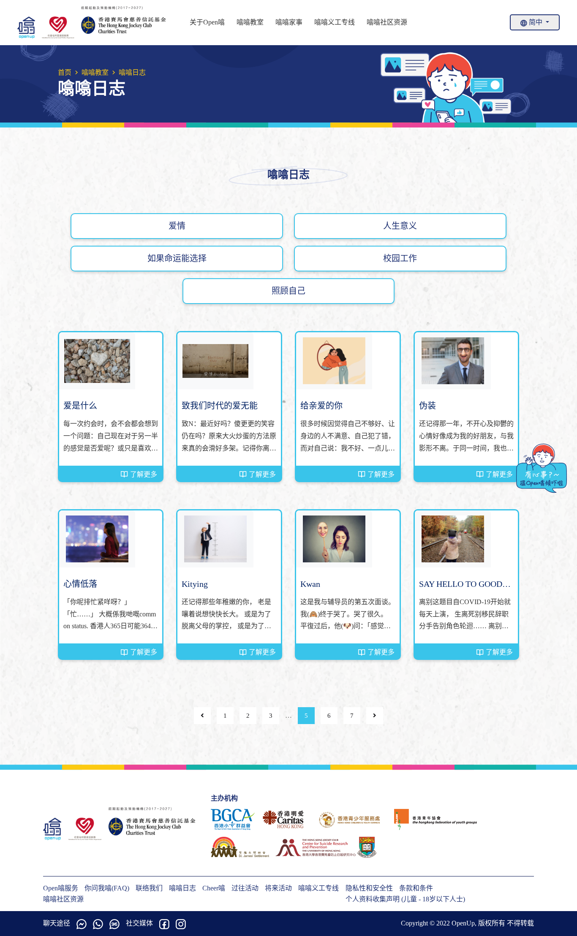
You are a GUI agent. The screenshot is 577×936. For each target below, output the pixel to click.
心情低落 (80, 584)
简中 (535, 22)
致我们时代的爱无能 (220, 405)
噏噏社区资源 (387, 22)
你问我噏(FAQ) (106, 888)
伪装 (427, 405)
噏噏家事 (288, 22)
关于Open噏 (207, 22)
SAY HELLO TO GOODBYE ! (466, 584)
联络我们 (149, 888)
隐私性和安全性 (369, 888)
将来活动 (278, 888)
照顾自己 (288, 291)
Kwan (310, 584)
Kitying (195, 584)
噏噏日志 (182, 888)
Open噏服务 (60, 888)
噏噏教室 (250, 22)
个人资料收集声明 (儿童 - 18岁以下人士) (405, 899)
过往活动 (245, 888)
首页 (64, 72)
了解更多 (143, 474)
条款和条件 (416, 888)
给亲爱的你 (321, 405)
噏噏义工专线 (334, 22)
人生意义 (400, 226)
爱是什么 (80, 405)
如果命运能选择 (177, 258)
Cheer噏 (213, 888)
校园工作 (400, 258)
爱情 (177, 226)
